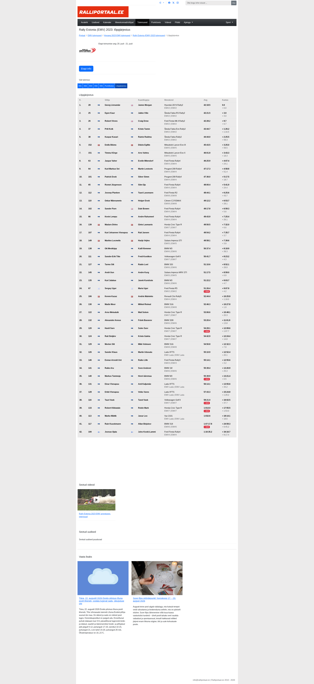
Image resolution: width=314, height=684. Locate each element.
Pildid (177, 22)
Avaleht (84, 22)
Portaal (82, 35)
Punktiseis (156, 22)
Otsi (233, 3)
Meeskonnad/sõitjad (124, 22)
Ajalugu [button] (187, 22)
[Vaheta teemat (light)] (161, 3)
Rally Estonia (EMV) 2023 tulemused (149, 35)
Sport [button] (228, 22)
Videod (168, 22)
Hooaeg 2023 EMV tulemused (117, 35)
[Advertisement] (183, 11)
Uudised (95, 22)
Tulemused (142, 22)
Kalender (107, 22)
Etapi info (86, 68)
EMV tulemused (95, 35)
